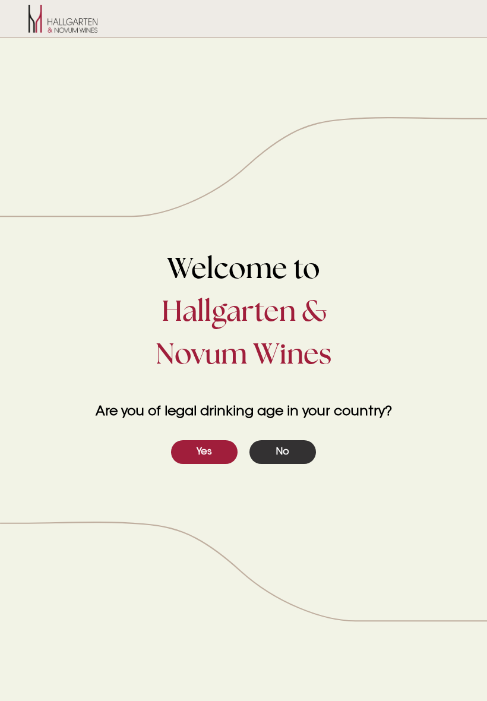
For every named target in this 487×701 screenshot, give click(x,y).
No (282, 452)
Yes (204, 452)
